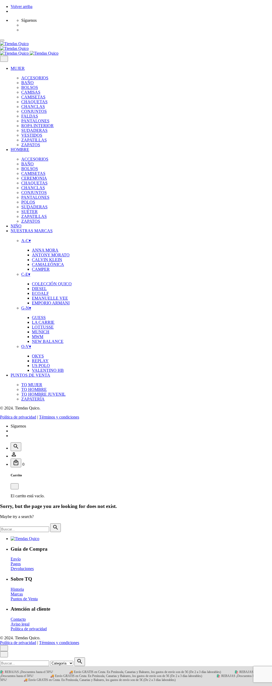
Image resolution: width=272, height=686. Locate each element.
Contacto (18, 619)
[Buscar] (16, 446)
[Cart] (16, 463)
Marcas (17, 594)
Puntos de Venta (24, 599)
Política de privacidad (18, 417)
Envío (16, 559)
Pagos (16, 564)
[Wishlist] (14, 456)
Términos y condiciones (59, 417)
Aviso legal (20, 624)
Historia (17, 589)
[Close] (4, 59)
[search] (55, 527)
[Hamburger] (2, 40)
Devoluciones (22, 568)
